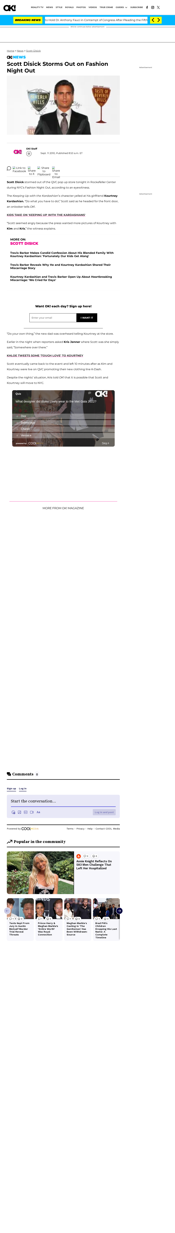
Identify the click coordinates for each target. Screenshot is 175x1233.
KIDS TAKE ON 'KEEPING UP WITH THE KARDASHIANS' (46, 215)
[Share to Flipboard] (43, 168)
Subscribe (136, 7)
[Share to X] (32, 168)
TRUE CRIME (106, 7)
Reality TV (37, 7)
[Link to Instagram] (153, 7)
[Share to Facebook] (19, 168)
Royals (69, 7)
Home (10, 50)
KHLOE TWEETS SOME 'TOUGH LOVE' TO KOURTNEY (45, 355)
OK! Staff (31, 148)
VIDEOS (93, 7)
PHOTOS (81, 7)
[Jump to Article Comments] (9, 168)
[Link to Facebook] (147, 7)
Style (59, 7)
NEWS (49, 7)
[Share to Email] (56, 168)
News (20, 50)
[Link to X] (158, 7)
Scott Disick (33, 50)
